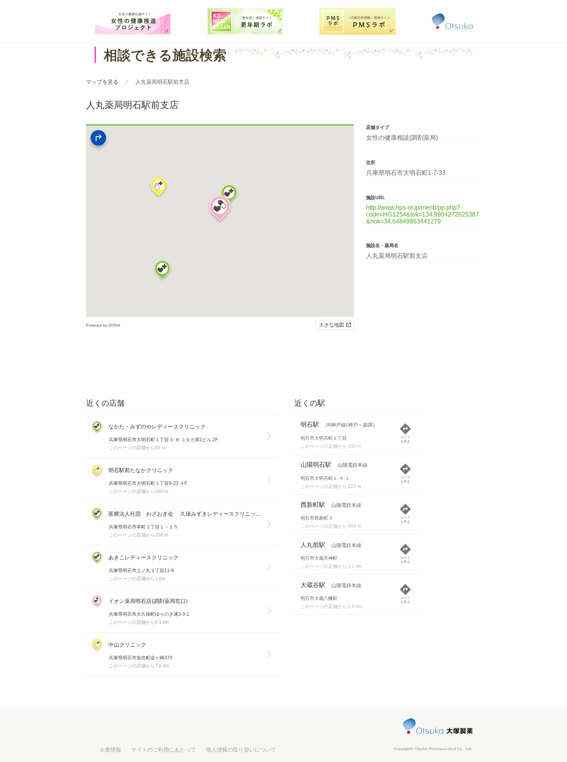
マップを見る (102, 82)
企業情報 (110, 750)
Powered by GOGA (103, 325)
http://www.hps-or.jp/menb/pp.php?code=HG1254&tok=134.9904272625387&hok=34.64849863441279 (422, 214)
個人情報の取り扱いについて (241, 750)
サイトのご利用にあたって (163, 750)
